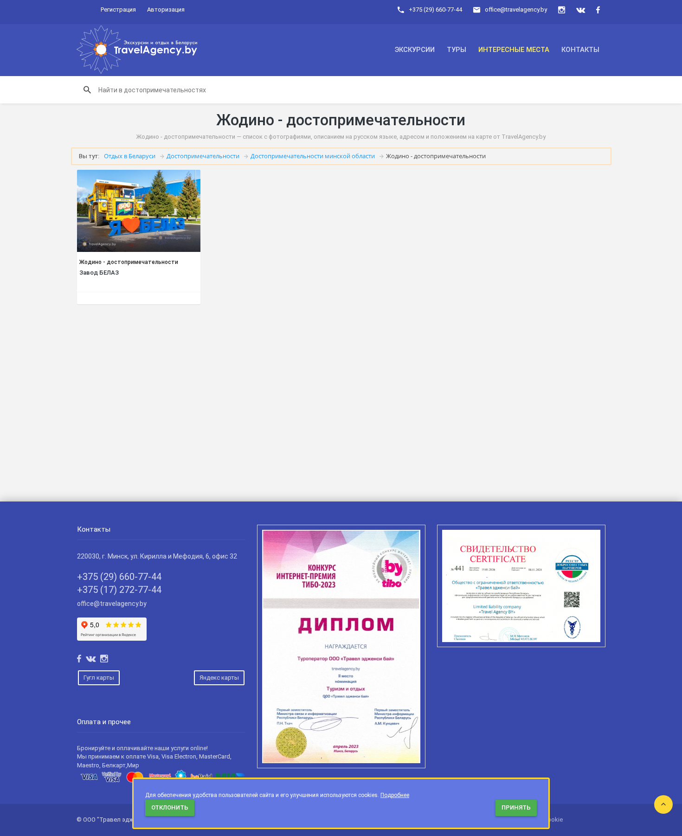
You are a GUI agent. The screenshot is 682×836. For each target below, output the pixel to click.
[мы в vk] (581, 10)
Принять (516, 807)
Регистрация (118, 9)
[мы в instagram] (562, 10)
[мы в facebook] (598, 10)
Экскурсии (415, 49)
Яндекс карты (219, 677)
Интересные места (513, 49)
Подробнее (394, 795)
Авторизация (166, 9)
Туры (456, 49)
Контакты (580, 49)
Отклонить (169, 807)
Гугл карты (99, 677)
